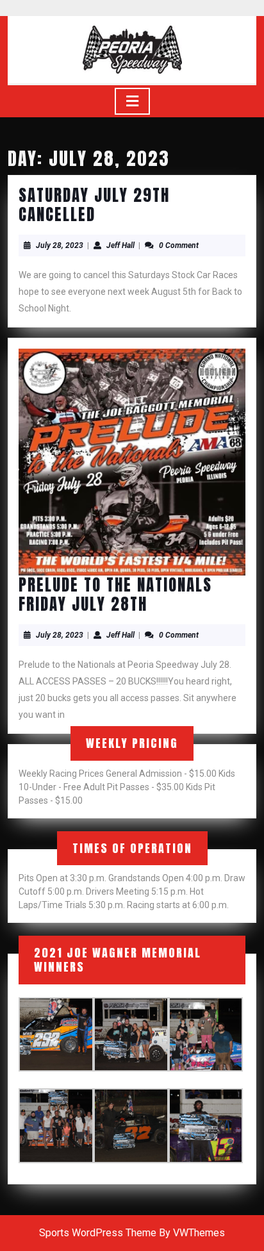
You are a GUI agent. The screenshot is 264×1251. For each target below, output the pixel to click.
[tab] (132, 101)
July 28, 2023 (59, 245)
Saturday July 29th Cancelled (94, 204)
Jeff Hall (120, 245)
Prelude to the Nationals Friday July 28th (115, 594)
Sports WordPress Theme (97, 1233)
